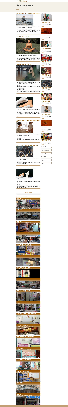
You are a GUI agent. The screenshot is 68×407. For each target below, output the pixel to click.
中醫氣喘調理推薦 (43, 163)
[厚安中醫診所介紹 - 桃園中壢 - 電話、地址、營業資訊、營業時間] (28, 283)
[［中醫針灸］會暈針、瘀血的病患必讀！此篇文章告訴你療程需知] (46, 112)
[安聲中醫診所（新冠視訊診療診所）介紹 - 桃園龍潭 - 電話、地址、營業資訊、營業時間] (28, 295)
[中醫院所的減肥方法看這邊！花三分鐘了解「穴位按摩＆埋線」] (46, 20)
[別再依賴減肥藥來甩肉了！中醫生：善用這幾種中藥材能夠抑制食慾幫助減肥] (46, 73)
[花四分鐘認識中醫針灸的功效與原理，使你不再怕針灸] (46, 86)
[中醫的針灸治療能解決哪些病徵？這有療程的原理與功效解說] (46, 99)
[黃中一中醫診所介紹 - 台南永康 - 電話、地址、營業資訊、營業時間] (28, 387)
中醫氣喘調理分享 (43, 159)
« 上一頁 (27, 192)
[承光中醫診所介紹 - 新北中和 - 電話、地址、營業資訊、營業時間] (28, 260)
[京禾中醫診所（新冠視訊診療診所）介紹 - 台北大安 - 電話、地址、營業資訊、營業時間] (28, 329)
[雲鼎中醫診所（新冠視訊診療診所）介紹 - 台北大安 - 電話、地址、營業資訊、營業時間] (28, 237)
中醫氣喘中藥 (43, 160)
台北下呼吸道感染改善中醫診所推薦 (45, 147)
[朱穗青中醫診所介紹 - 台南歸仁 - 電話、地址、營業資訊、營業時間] (28, 352)
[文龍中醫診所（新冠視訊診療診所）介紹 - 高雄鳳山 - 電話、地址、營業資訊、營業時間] (28, 272)
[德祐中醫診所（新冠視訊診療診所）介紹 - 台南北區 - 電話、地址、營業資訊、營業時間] (28, 376)
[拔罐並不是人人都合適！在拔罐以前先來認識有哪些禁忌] (46, 139)
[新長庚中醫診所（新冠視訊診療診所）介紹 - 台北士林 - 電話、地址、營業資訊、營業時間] (28, 364)
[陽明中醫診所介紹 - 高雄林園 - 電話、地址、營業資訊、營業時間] (28, 226)
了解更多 (28, 61)
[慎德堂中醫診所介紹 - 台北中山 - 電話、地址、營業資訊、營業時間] (28, 306)
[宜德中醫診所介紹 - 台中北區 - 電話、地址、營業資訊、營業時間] (28, 399)
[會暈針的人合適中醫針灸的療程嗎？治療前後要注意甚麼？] (46, 34)
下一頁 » (30, 192)
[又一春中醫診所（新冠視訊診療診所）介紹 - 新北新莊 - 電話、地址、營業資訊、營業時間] (28, 249)
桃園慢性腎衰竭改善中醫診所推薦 (45, 150)
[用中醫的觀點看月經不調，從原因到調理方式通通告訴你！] (46, 47)
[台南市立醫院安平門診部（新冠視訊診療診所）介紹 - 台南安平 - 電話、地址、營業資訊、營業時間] (28, 341)
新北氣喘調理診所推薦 (44, 153)
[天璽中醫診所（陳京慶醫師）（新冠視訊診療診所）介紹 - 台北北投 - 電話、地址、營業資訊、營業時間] (28, 318)
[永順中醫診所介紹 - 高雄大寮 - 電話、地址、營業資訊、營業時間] (28, 214)
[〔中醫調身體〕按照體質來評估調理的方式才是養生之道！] (46, 60)
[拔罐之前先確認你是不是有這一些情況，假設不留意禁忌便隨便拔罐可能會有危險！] (46, 126)
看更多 (18, 9)
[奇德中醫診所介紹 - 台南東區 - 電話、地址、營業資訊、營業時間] (28, 203)
